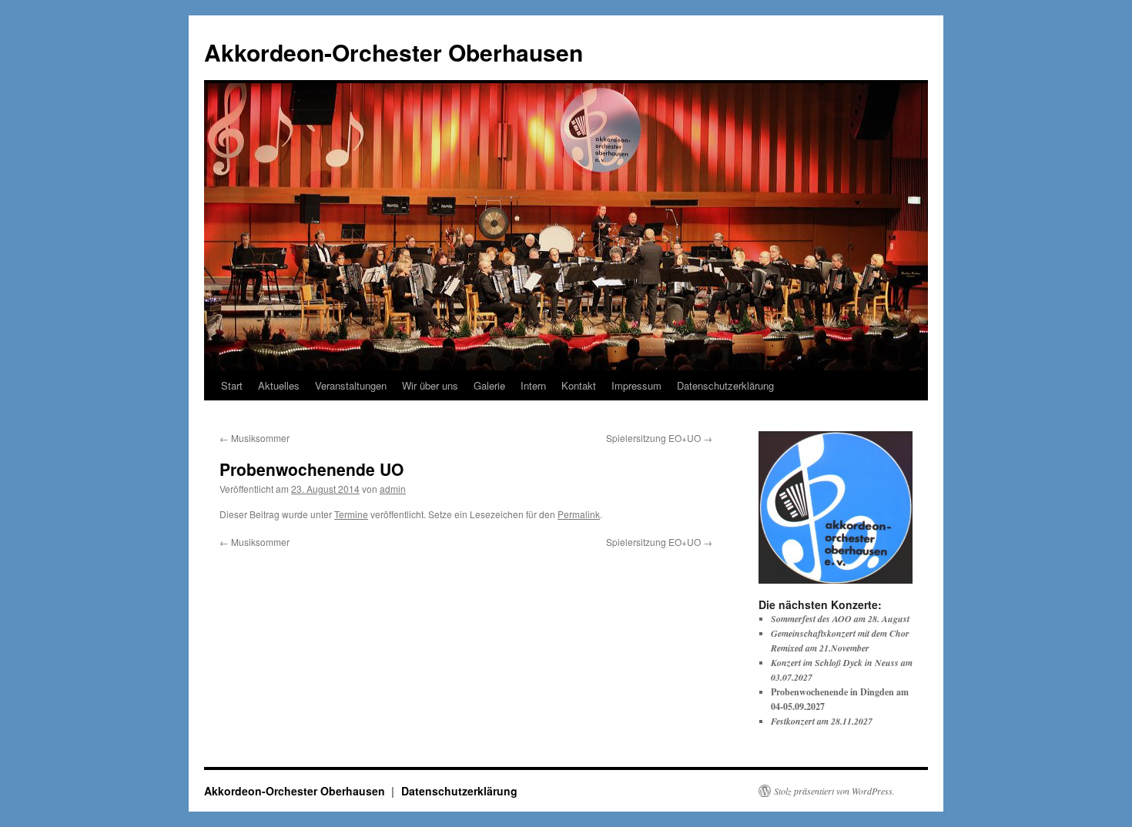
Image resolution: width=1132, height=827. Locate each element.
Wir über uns (430, 385)
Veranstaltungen (351, 385)
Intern (533, 385)
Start (232, 385)
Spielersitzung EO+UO (659, 437)
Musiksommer (254, 437)
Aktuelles (279, 385)
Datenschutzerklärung (725, 385)
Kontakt (578, 385)
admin (393, 488)
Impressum (636, 385)
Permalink (579, 514)
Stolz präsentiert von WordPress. (834, 791)
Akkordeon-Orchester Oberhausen (393, 52)
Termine (351, 514)
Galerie (489, 385)
